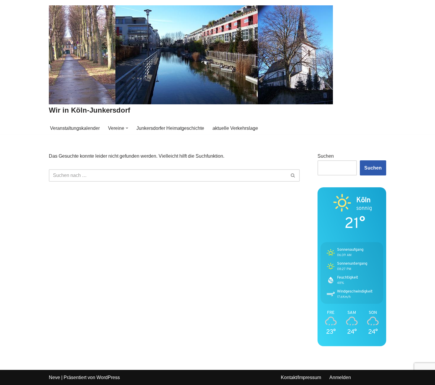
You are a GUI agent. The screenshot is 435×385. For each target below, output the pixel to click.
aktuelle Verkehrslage (235, 128)
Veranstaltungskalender (75, 128)
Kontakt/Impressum (301, 377)
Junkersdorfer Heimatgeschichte (170, 128)
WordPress (108, 377)
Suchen (326, 156)
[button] (127, 128)
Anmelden (340, 377)
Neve (54, 377)
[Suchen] (293, 175)
